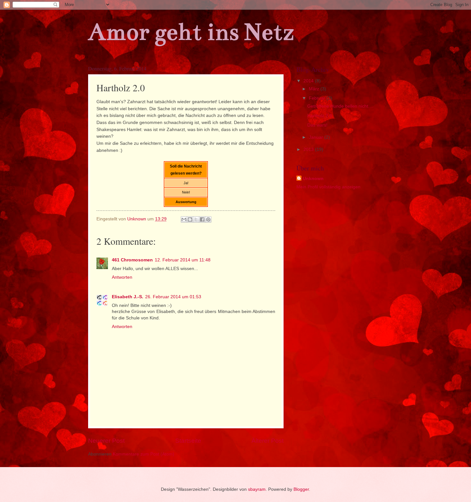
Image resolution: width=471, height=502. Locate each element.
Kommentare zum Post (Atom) (143, 454)
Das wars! (317, 125)
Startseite (188, 440)
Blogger (301, 489)
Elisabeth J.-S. (127, 296)
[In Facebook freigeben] (202, 219)
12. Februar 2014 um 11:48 (183, 260)
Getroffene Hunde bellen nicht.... (340, 106)
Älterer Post (268, 440)
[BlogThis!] (190, 219)
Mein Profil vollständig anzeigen (328, 187)
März (314, 88)
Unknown (313, 178)
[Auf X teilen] (196, 219)
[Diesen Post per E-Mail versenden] (184, 219)
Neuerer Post (106, 440)
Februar (317, 98)
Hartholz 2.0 (319, 115)
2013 (309, 149)
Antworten (122, 277)
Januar (316, 137)
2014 (309, 80)
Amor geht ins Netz (191, 32)
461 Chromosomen (132, 260)
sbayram (257, 489)
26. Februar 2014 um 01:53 (173, 296)
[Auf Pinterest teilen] (208, 219)
